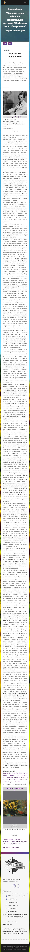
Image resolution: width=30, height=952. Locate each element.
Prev (4, 807)
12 (24, 829)
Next (25, 807)
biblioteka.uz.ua (13, 911)
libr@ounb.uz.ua (13, 908)
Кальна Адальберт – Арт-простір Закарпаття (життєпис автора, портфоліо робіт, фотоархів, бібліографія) (15, 842)
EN (10, 43)
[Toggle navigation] (25, 2)
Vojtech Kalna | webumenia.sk (11, 847)
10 (20, 829)
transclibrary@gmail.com (15, 922)
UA (5, 43)
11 (22, 829)
